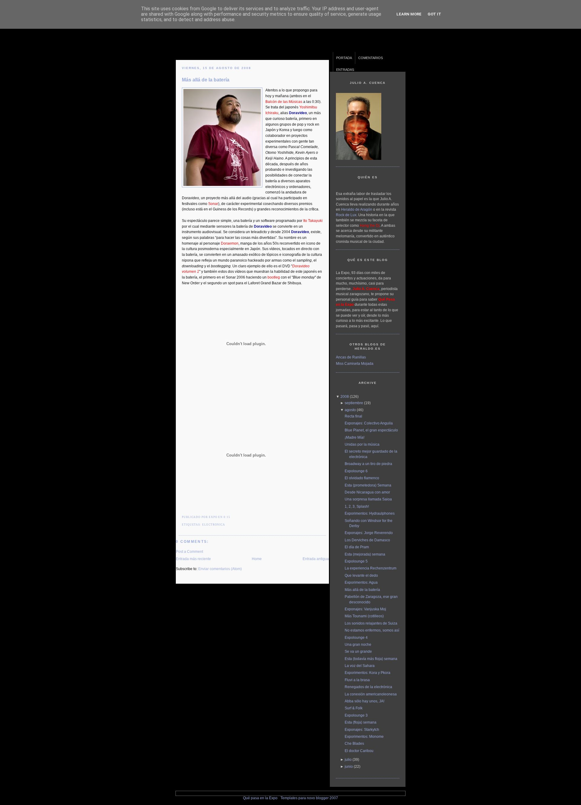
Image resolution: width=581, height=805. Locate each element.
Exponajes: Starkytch (362, 729)
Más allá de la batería (205, 79)
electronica (213, 524)
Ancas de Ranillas (351, 357)
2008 (344, 396)
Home (257, 559)
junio (349, 766)
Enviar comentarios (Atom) (220, 569)
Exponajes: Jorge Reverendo (369, 533)
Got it (434, 14)
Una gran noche (358, 644)
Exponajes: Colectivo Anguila (369, 423)
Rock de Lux (346, 215)
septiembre (354, 403)
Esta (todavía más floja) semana (371, 659)
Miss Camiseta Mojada (354, 363)
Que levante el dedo (361, 575)
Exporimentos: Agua (361, 582)
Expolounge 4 (356, 637)
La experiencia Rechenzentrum (370, 568)
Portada (344, 58)
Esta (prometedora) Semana (368, 485)
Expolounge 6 (356, 471)
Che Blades (354, 743)
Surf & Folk (354, 708)
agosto (350, 410)
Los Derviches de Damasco (367, 540)
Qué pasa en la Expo (260, 798)
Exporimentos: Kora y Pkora (367, 673)
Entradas (345, 69)
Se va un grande (358, 651)
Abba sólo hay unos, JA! (364, 701)
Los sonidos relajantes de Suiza (371, 623)
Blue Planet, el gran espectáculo (371, 430)
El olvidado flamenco (362, 478)
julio (348, 759)
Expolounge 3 (356, 715)
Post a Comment (189, 551)
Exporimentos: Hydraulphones (370, 513)
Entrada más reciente (193, 559)
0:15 (227, 517)
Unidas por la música (362, 444)
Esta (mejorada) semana (365, 554)
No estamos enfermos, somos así (372, 630)
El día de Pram (357, 547)
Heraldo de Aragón (356, 209)
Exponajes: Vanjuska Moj (365, 609)
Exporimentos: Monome (364, 736)
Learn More (409, 14)
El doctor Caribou (359, 751)
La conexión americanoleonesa (371, 694)
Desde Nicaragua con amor (367, 492)
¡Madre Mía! (354, 437)
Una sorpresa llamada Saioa (368, 499)
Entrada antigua (316, 559)
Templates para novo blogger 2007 (309, 798)
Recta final (353, 416)
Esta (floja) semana (360, 722)
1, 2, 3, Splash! (357, 506)
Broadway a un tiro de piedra (368, 464)
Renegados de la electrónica (368, 687)
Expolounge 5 (356, 561)
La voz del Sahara (360, 666)
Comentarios (370, 58)
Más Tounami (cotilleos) (364, 616)
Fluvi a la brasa (357, 680)
